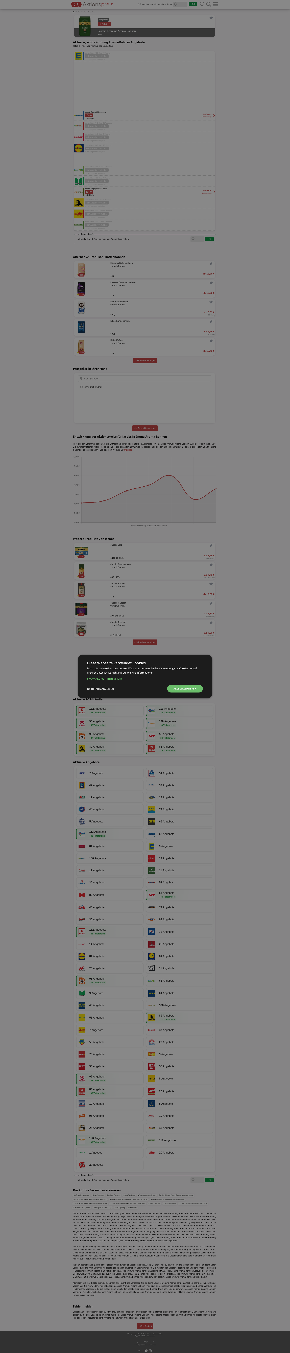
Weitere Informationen (140, 672)
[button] (145, 678)
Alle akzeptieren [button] (185, 688)
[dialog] (145, 676)
